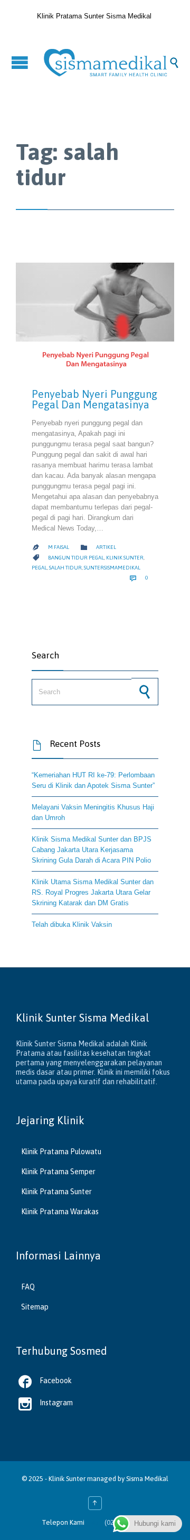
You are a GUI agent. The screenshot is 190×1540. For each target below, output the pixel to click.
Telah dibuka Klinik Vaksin (72, 924)
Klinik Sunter (67, 1479)
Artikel (106, 547)
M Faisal (58, 547)
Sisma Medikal (147, 1479)
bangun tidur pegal (76, 558)
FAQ (28, 1287)
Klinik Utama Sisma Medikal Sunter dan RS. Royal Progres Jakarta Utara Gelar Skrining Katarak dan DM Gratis (93, 892)
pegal (39, 568)
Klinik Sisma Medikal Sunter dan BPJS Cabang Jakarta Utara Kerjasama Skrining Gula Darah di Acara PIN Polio (91, 849)
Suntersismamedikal (112, 568)
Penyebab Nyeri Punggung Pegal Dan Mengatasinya (94, 399)
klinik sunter (125, 558)
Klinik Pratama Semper (58, 1171)
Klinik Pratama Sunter (56, 1191)
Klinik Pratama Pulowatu (61, 1151)
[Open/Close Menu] (21, 62)
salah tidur (65, 568)
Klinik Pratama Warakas (60, 1211)
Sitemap (35, 1307)
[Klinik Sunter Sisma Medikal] (105, 62)
